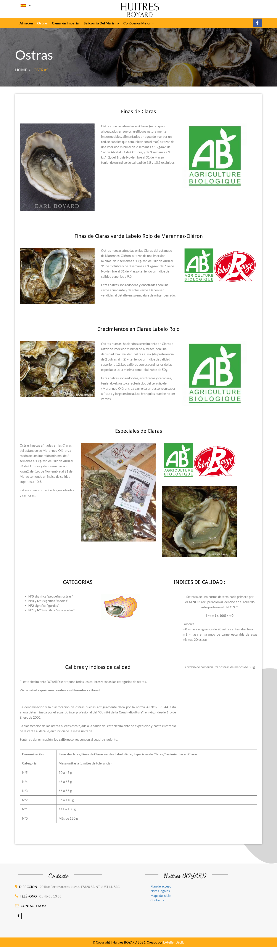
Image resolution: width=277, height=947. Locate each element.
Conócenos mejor (137, 23)
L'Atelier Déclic (173, 942)
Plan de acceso (160, 886)
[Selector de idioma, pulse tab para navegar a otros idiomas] (25, 5)
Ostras (42, 23)
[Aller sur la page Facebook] (257, 22)
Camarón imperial (65, 23)
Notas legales (160, 891)
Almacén (26, 23)
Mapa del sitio (160, 895)
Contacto (157, 900)
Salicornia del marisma (101, 23)
